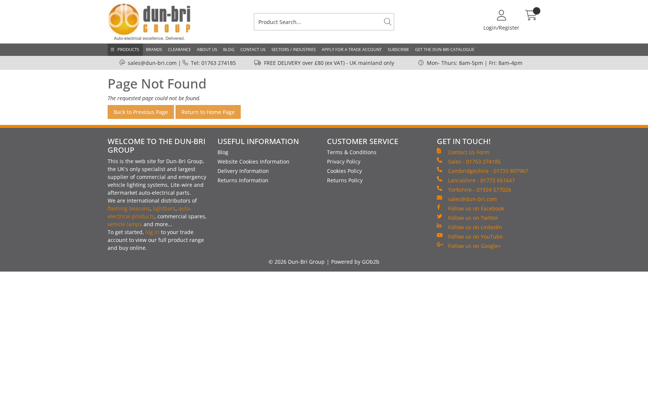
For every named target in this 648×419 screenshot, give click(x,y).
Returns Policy (345, 180)
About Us (207, 49)
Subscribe (398, 49)
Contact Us (253, 49)
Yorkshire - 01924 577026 (479, 189)
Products (128, 49)
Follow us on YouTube (475, 236)
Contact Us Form (468, 152)
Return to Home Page (208, 112)
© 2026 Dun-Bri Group (296, 261)
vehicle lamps (125, 224)
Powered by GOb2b (355, 261)
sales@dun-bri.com (152, 62)
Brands (154, 49)
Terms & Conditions (351, 152)
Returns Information (243, 180)
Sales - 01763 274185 (474, 161)
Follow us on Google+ (474, 245)
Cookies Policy (344, 170)
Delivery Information (243, 170)
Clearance (179, 49)
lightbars (164, 208)
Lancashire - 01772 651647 (481, 180)
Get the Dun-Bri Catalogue (444, 49)
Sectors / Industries (294, 49)
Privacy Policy (343, 161)
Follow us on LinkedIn (475, 227)
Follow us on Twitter (473, 217)
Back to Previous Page (141, 112)
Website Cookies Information (254, 161)
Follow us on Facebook (476, 208)
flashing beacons (129, 208)
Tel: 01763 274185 (213, 62)
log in (152, 232)
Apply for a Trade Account (352, 49)
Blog (228, 49)
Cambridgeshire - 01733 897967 (488, 170)
